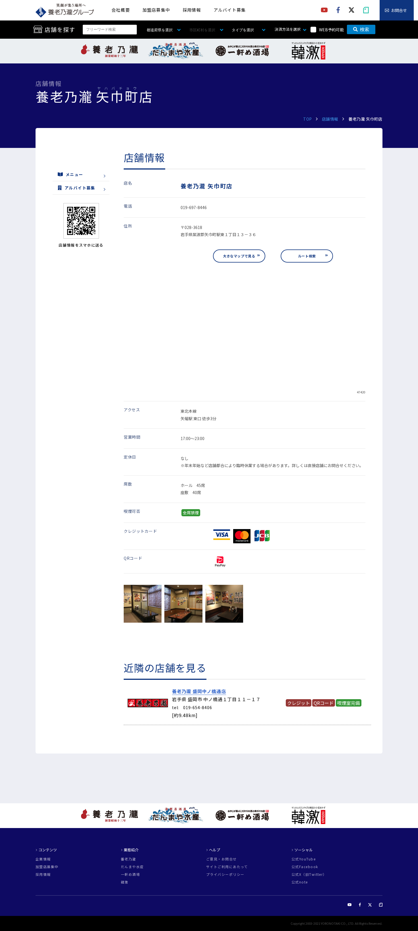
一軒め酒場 (130, 874)
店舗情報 (330, 119)
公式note (299, 882)
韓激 (125, 882)
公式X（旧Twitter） (309, 874)
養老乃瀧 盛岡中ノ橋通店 (199, 691)
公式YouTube (303, 859)
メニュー (74, 174)
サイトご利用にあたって (227, 866)
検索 (364, 29)
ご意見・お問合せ (221, 859)
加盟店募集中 (156, 10)
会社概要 (120, 10)
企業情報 (43, 859)
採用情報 (192, 10)
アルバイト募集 (230, 10)
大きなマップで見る (239, 255)
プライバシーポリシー (225, 874)
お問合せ (399, 10)
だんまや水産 (132, 866)
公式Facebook (304, 866)
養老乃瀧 (128, 859)
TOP (307, 119)
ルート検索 (307, 255)
